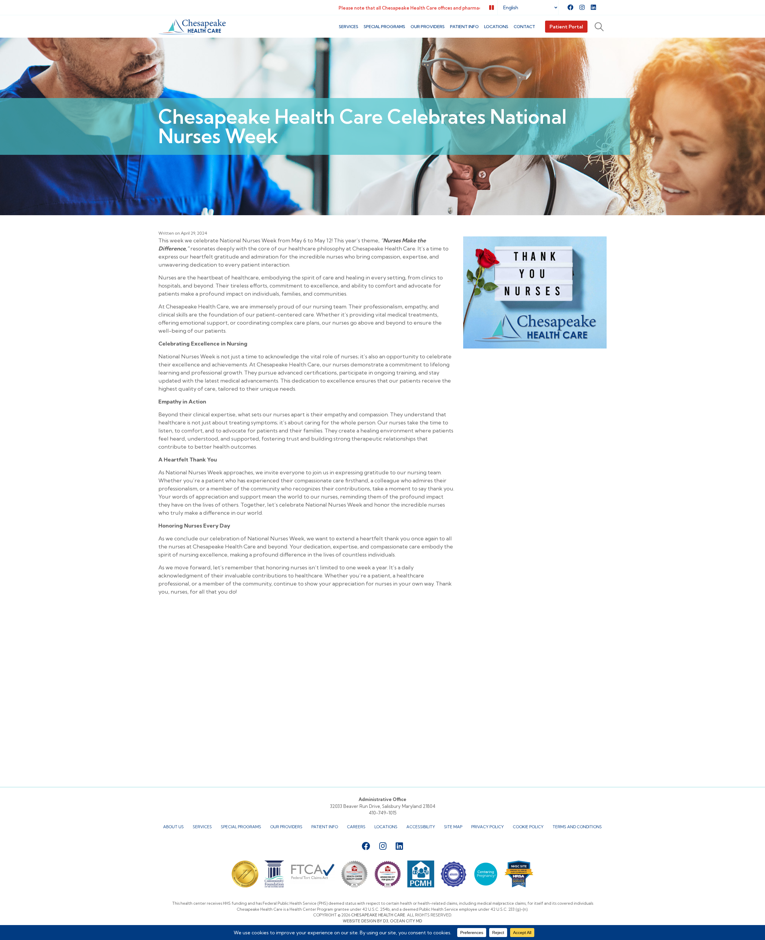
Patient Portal (566, 27)
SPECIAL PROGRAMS (384, 26)
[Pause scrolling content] (491, 7)
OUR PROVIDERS (286, 826)
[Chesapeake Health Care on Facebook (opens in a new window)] (570, 7)
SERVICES (348, 26)
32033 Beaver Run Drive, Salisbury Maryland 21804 (382, 806)
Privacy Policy (487, 826)
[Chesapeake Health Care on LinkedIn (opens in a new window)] (593, 7)
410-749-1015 (383, 813)
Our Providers (428, 26)
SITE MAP (453, 826)
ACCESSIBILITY (420, 826)
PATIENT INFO (464, 26)
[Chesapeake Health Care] (192, 27)
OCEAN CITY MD (406, 920)
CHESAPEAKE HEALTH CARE (378, 915)
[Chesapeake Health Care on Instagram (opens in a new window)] (582, 7)
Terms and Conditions (577, 826)
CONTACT (524, 26)
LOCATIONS (496, 26)
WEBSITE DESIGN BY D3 (365, 920)
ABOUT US (173, 826)
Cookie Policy (528, 826)
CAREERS (356, 826)
